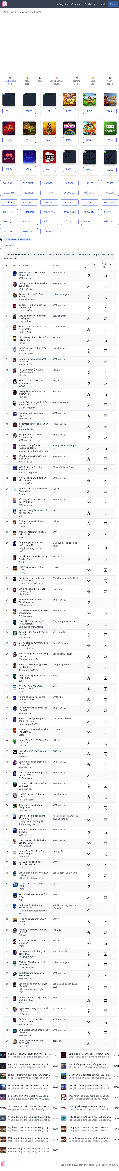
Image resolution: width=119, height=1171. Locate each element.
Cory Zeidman (25, 321)
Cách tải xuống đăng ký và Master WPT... (31, 974)
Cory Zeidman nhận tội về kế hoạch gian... (32, 317)
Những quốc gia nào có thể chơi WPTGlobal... (32, 698)
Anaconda (31, 140)
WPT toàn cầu (25, 278)
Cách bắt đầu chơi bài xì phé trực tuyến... (33, 963)
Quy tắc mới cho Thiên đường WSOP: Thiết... (33, 557)
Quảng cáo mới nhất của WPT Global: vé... (33, 360)
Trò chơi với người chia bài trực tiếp (30, 192)
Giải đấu (29, 212)
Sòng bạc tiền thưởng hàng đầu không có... (32, 817)
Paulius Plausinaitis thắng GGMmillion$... (31, 522)
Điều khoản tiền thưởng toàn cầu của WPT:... (33, 774)
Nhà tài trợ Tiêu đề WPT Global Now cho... (30, 601)
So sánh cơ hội (91, 212)
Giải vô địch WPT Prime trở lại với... (33, 895)
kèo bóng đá (25, 637)
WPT (21, 899)
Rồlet (90, 183)
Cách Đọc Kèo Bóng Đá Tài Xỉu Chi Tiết (33, 633)
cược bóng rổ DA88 (28, 724)
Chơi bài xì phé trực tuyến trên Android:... (31, 622)
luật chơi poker (30, 231)
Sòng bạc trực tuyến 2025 (31, 583)
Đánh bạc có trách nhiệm (71, 202)
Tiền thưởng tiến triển (51, 192)
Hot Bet (50, 111)
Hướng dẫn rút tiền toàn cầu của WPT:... (33, 284)
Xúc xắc (110, 192)
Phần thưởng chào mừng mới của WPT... (33, 709)
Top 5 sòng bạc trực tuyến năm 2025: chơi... (31, 579)
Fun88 (22, 494)
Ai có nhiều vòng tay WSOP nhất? (33, 920)
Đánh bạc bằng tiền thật (111, 221)
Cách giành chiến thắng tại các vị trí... (32, 952)
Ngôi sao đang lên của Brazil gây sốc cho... (33, 511)
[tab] (10, 81)
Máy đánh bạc (51, 183)
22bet (21, 680)
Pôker (110, 183)
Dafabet (22, 734)
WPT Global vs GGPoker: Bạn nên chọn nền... (32, 479)
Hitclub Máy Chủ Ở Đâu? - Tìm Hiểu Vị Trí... (33, 338)
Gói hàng (90, 4)
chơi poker (50, 231)
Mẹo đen (23, 396)
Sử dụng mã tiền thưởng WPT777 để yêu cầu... (30, 906)
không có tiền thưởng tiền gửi (33, 451)
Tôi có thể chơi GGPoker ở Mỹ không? (33, 752)
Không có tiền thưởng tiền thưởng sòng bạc (31, 823)
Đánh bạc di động (51, 202)
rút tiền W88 (25, 332)
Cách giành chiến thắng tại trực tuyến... (32, 392)
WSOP (22, 386)
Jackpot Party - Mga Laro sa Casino (91, 169)
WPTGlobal (24, 702)
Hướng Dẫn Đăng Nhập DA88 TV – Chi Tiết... (33, 665)
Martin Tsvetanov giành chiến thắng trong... (33, 403)
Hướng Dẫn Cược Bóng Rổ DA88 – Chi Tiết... (31, 719)
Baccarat (31, 168)
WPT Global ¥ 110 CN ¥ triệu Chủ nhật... (32, 273)
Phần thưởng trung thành (71, 221)
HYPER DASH (25, 1013)
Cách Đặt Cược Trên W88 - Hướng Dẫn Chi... (31, 687)
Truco (29, 111)
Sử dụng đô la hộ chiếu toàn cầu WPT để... (32, 500)
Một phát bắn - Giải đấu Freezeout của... (30, 436)
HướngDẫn (24, 856)
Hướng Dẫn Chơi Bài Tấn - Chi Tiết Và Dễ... (33, 741)
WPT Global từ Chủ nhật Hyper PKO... (30, 468)
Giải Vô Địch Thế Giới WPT (30, 12)
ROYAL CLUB (71, 168)
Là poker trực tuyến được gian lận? (31, 295)
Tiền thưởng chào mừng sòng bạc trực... (33, 655)
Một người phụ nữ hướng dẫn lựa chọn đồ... (33, 644)
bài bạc (22, 526)
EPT (20, 515)
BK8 (22, 889)
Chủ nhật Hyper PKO (29, 472)
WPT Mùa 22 (25, 845)
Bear (89, 111)
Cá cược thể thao (71, 192)
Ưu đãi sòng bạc (10, 202)
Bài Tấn (22, 745)
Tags (12, 12)
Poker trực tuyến (27, 299)
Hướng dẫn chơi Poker (67, 4)
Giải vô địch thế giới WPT (31, 878)
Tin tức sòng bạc (91, 221)
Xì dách (70, 183)
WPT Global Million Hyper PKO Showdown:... (33, 611)
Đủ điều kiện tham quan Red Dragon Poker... (33, 306)
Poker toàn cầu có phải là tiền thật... (33, 425)
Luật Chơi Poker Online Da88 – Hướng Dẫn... (33, 349)
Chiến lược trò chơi (10, 212)
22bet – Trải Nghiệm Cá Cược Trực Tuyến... (33, 676)
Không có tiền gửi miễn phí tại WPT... (32, 830)
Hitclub (22, 342)
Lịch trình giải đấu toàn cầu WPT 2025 (32, 784)
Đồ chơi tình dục (27, 648)
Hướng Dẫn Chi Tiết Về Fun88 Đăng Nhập (33, 490)
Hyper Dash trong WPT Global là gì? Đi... (33, 1009)
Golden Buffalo (10, 111)
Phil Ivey (23, 935)
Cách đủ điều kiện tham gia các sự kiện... (32, 763)
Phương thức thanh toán (30, 221)
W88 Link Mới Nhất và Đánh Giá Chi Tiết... (32, 533)
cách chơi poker (10, 231)
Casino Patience (112, 140)
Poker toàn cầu (26, 429)
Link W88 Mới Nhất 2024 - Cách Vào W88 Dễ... (31, 863)
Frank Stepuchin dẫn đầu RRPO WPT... (31, 1042)
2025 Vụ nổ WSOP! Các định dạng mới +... (32, 941)
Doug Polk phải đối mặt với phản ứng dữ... (32, 590)
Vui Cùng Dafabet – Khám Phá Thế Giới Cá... (33, 730)
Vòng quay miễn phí (10, 221)
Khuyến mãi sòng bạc (111, 212)
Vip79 (22, 572)
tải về (102, 4)
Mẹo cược (69, 212)
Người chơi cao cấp (91, 202)
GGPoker (23, 756)
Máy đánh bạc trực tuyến (91, 192)
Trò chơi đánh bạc (30, 183)
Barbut (9, 168)
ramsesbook (51, 140)
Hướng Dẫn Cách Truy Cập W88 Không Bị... (31, 852)
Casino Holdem (51, 168)
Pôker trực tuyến (51, 212)
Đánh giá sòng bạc (111, 202)
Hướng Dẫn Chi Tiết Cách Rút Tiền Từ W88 (33, 328)
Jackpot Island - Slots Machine (112, 169)
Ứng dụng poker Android (31, 626)
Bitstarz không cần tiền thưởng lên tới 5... (30, 446)
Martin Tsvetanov (27, 407)
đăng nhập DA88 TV (28, 670)
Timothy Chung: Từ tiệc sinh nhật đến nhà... (32, 998)
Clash (110, 111)
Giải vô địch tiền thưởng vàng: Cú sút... (31, 806)
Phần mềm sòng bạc (51, 221)
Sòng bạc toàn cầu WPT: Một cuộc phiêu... (32, 457)
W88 (21, 537)
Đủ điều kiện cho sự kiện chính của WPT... (31, 1020)
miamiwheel (71, 140)
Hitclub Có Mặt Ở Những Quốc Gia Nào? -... (31, 371)
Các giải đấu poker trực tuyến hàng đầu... (33, 985)
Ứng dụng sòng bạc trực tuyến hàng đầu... (31, 544)
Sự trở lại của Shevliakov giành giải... (31, 382)
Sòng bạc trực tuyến (10, 183)
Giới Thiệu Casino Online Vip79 (32, 568)
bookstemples (91, 140)
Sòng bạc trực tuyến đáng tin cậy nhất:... (33, 414)
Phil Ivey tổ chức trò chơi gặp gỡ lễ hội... (33, 931)
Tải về (113, 4)
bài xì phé (23, 594)
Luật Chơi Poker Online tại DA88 (32, 795)
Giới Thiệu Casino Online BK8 (32, 885)
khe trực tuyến (26, 956)
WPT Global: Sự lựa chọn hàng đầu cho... (33, 1031)
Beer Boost (71, 111)
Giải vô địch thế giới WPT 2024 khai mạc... (33, 874)
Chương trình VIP (30, 202)
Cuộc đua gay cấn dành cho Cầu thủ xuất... (32, 841)
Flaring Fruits (10, 140)
